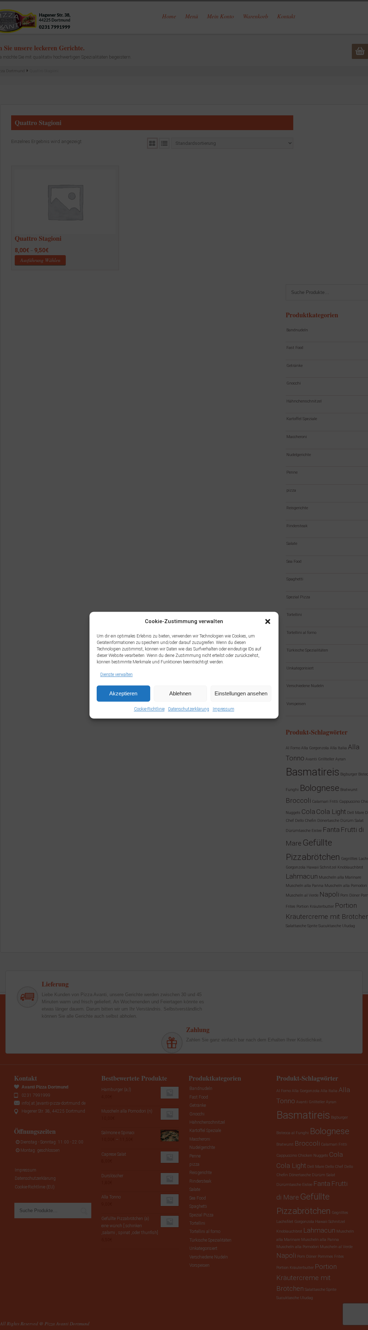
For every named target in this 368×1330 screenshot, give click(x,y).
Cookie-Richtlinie (149, 709)
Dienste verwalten (116, 674)
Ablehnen (180, 693)
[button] (267, 621)
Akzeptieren (123, 693)
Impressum (223, 709)
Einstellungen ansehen (241, 693)
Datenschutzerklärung (188, 709)
